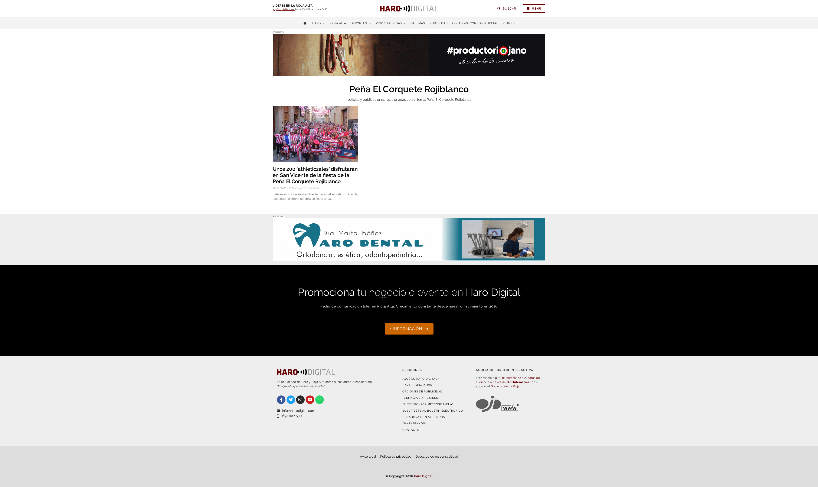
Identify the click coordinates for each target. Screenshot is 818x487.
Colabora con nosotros (423, 417)
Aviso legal (368, 456)
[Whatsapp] (319, 399)
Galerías (417, 23)
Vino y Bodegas (389, 23)
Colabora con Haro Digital (475, 23)
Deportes (359, 23)
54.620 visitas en (284, 9)
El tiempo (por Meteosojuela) (427, 404)
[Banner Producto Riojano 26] (409, 74)
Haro (316, 23)
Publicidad (439, 23)
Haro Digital (423, 476)
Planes (509, 23)
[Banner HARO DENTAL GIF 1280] (409, 258)
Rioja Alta (338, 23)
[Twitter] (291, 399)
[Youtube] (310, 399)
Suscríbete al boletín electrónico (432, 410)
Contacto (410, 429)
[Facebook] (281, 399)
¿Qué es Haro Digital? (420, 378)
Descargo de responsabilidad (436, 456)
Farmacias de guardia (420, 397)
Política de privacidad (395, 456)
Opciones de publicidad (422, 391)
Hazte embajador (417, 385)
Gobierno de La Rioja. (505, 386)
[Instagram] (300, 399)
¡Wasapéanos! (414, 423)
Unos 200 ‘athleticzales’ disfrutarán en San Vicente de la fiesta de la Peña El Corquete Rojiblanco (315, 175)
